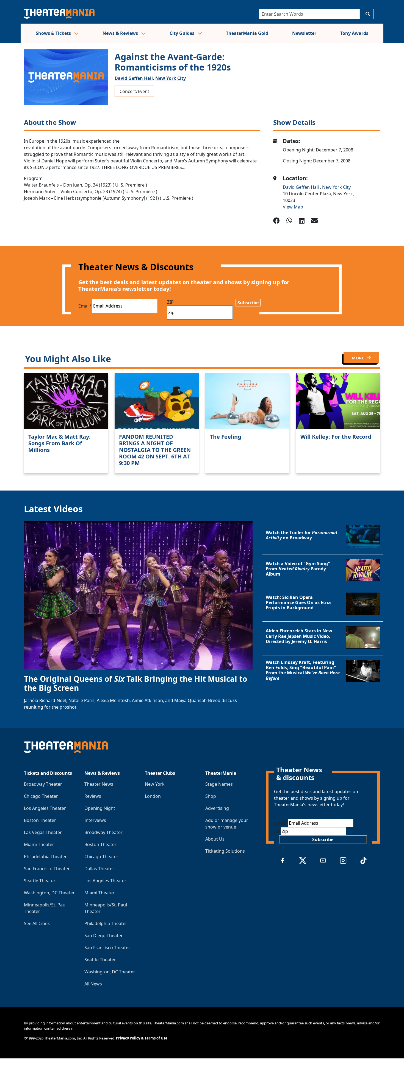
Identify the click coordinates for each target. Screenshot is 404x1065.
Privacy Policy (128, 1038)
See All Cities (37, 923)
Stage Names (219, 784)
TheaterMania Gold (247, 33)
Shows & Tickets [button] (54, 33)
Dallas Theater (99, 869)
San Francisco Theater (47, 869)
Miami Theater (39, 844)
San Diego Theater (103, 935)
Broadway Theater (43, 784)
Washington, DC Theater (49, 893)
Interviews (95, 820)
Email (85, 306)
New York (155, 784)
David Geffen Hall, (134, 78)
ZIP (170, 302)
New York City (170, 78)
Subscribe (248, 303)
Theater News (98, 784)
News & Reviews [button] (121, 33)
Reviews (92, 796)
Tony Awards (354, 33)
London (153, 796)
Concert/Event (134, 91)
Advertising (217, 808)
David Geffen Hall (301, 187)
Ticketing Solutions (225, 851)
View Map (293, 207)
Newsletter (304, 33)
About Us (215, 839)
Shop (210, 796)
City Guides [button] (182, 33)
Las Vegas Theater (43, 832)
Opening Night (99, 808)
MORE (358, 357)
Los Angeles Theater (45, 808)
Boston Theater (40, 820)
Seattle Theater (40, 881)
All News (93, 984)
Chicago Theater (41, 796)
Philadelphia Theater (45, 856)
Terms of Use (156, 1038)
